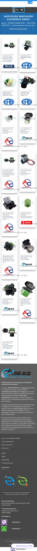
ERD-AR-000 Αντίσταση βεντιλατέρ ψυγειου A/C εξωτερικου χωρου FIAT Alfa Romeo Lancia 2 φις (9, 259)
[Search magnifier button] (17, 10)
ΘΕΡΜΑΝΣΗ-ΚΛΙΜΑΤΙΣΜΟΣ (16, 23)
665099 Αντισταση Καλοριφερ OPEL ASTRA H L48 (25, 94)
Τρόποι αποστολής (6, 445)
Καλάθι (3, 453)
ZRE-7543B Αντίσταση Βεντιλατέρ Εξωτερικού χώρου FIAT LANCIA (8, 302)
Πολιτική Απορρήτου (7, 441)
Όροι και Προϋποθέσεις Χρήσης (10, 438)
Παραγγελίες (5, 459)
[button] (29, 2)
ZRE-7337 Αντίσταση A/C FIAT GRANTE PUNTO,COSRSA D (26, 258)
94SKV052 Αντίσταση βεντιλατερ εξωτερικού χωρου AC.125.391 (8, 131)
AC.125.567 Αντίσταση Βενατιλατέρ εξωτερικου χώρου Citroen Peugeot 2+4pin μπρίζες (8, 216)
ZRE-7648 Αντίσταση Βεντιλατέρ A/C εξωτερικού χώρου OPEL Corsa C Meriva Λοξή (26, 302)
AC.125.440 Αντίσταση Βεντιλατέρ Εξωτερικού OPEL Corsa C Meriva (26, 131)
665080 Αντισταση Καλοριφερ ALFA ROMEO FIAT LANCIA (8, 94)
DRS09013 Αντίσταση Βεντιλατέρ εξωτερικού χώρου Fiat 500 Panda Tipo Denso (26, 215)
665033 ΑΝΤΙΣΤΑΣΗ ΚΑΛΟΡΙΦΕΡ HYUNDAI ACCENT (26, 57)
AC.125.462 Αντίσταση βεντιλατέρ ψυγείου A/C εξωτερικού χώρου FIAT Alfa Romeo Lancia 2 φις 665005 (9, 173)
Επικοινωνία (5, 448)
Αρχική (3, 23)
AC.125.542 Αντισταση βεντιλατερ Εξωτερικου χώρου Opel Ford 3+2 (26, 172)
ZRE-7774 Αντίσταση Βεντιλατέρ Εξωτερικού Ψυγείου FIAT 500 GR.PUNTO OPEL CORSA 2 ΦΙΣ (8, 345)
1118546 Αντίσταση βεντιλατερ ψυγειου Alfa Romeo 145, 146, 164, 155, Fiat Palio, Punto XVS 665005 (8, 58)
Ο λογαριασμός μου (7, 463)
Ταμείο (3, 456)
